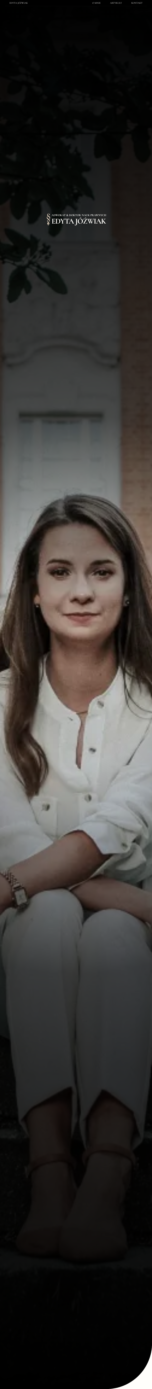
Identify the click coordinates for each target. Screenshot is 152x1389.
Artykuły (116, 3)
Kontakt (136, 3)
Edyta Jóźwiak (19, 3)
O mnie (96, 3)
